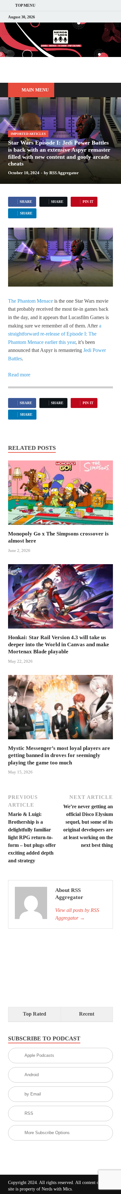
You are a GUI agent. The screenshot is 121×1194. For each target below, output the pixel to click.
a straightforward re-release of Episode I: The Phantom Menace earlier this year (54, 334)
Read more (19, 374)
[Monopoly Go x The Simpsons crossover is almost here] (60, 495)
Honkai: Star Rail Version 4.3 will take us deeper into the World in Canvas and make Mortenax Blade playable (58, 644)
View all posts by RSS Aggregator (77, 914)
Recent (86, 1014)
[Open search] (105, 90)
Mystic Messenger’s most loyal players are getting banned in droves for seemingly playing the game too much (59, 755)
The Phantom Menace (30, 301)
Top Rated (34, 1014)
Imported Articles (28, 134)
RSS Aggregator (64, 172)
